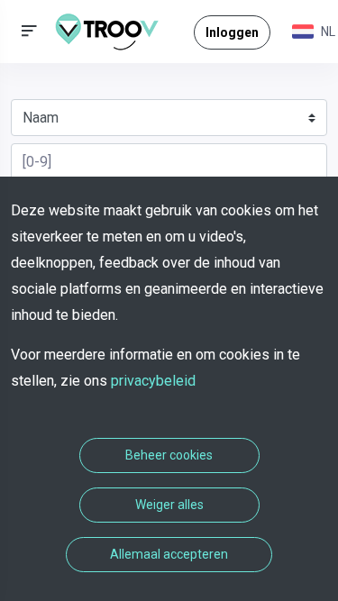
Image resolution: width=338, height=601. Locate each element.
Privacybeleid (153, 380)
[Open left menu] (29, 31)
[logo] (113, 31)
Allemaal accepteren (169, 554)
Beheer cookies (169, 455)
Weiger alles (169, 504)
